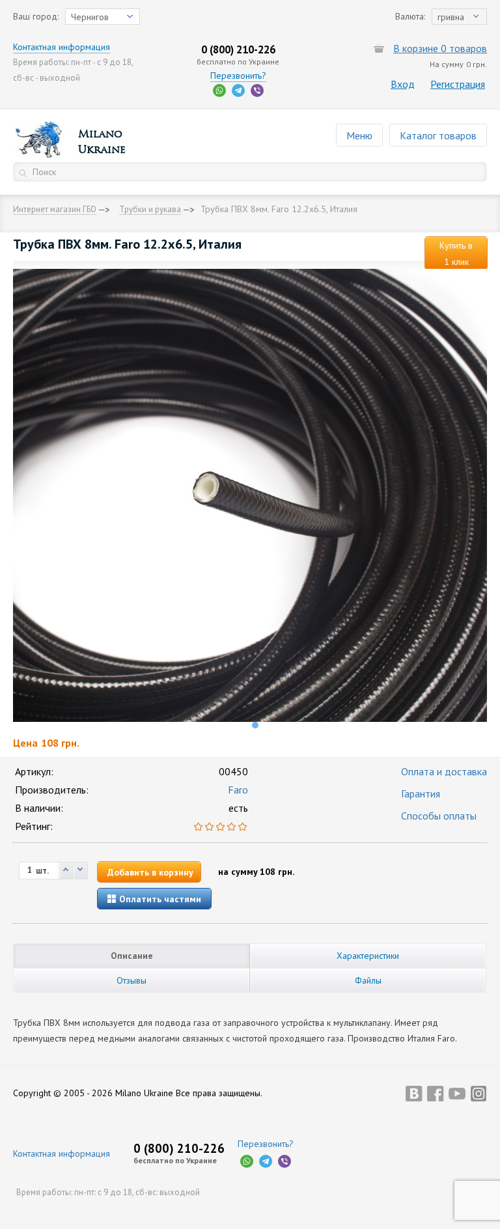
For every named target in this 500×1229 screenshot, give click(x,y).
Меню (359, 135)
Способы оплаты (439, 815)
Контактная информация (61, 47)
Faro (238, 789)
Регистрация (457, 83)
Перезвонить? (238, 75)
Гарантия (420, 793)
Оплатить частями (159, 899)
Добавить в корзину (150, 872)
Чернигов (90, 17)
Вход (403, 83)
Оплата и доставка (444, 771)
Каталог (438, 135)
